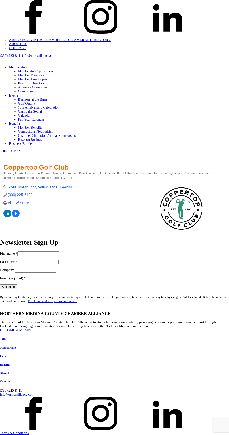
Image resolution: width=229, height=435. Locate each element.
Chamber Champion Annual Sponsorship (47, 135)
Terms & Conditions (14, 433)
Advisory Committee (32, 87)
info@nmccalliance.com (39, 55)
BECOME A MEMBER (17, 330)
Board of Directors (31, 83)
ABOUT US (18, 44)
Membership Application (35, 71)
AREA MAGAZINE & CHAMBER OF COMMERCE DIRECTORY (60, 40)
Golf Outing (26, 103)
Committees (26, 91)
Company (7, 270)
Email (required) (13, 278)
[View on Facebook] (16, 216)
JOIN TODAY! (11, 151)
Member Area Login (32, 79)
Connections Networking (35, 131)
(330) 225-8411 (11, 55)
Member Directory (31, 75)
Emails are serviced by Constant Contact (52, 301)
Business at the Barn (32, 99)
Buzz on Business (30, 139)
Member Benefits (30, 127)
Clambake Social (30, 111)
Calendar (24, 115)
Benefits (15, 123)
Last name (8, 262)
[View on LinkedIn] (7, 216)
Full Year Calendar (31, 119)
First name (8, 253)
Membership (18, 67)
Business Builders (21, 143)
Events (14, 95)
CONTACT (17, 48)
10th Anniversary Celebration (38, 107)
